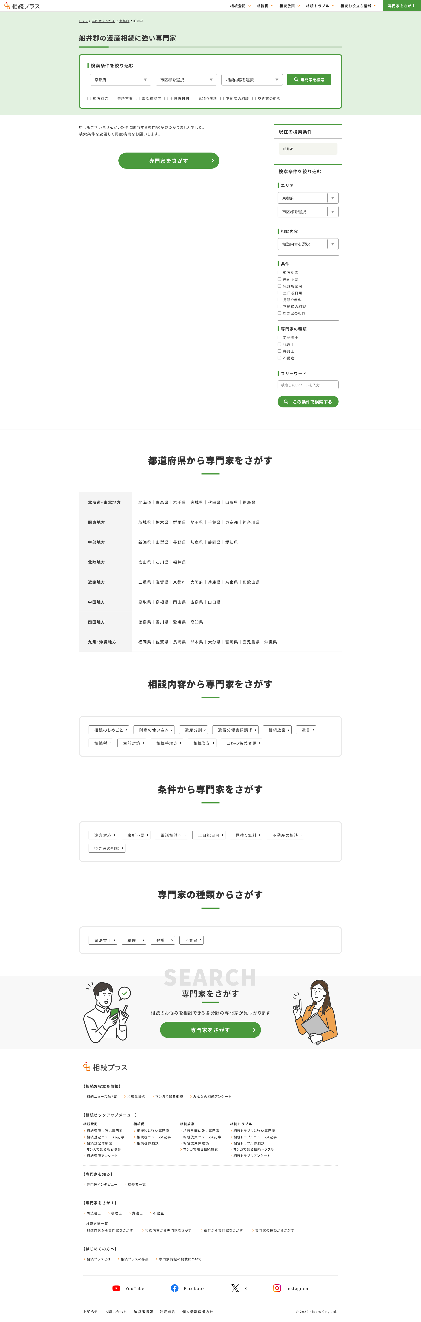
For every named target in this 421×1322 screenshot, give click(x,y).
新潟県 (144, 542)
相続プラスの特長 (135, 1259)
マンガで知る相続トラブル (254, 1149)
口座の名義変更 (242, 743)
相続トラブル (318, 5)
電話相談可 (151, 98)
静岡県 (214, 542)
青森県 (162, 502)
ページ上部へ (408, 1310)
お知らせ (90, 1311)
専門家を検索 (312, 79)
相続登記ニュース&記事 (106, 1137)
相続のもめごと (108, 730)
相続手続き (167, 743)
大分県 (214, 642)
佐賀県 (162, 642)
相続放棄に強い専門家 (201, 1130)
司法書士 (291, 337)
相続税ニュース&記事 (154, 1137)
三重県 (144, 582)
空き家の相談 (269, 98)
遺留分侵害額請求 (235, 730)
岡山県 (179, 602)
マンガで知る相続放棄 (200, 1149)
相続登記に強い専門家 (105, 1130)
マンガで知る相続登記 (104, 1149)
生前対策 (131, 743)
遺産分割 (193, 730)
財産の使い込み (154, 730)
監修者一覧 (137, 1184)
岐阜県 (197, 542)
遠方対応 (101, 98)
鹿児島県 (251, 642)
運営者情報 (143, 1311)
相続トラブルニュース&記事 (255, 1137)
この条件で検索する (312, 401)
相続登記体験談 (99, 1143)
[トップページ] (21, 7)
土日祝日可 (179, 98)
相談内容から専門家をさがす (168, 1230)
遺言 (306, 730)
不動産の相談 (237, 98)
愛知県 (231, 542)
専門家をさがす (402, 5)
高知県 (197, 622)
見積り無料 (207, 98)
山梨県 (162, 542)
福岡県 (144, 642)
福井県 (179, 562)
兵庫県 (214, 582)
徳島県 (144, 622)
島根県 (162, 602)
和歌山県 (251, 582)
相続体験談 (136, 1096)
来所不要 (125, 98)
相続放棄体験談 (196, 1143)
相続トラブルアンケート (252, 1155)
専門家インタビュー (102, 1184)
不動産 (289, 358)
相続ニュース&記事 (102, 1096)
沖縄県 (270, 642)
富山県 (144, 562)
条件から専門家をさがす (223, 1230)
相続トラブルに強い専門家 (255, 1130)
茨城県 (144, 522)
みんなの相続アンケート (212, 1096)
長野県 (179, 542)
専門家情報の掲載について (180, 1259)
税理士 (289, 344)
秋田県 (214, 502)
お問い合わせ (116, 1311)
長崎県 (179, 642)
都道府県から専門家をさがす (110, 1230)
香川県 (162, 622)
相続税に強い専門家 (153, 1130)
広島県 (197, 602)
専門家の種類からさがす (274, 1230)
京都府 (124, 21)
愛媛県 (179, 622)
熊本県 (197, 642)
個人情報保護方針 (197, 1311)
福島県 (249, 502)
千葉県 (214, 522)
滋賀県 (162, 582)
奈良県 (231, 582)
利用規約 (168, 1311)
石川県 (162, 562)
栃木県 (162, 522)
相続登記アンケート (102, 1155)
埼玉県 (197, 522)
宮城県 (197, 502)
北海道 (144, 502)
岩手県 (179, 502)
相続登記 (238, 5)
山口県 (214, 602)
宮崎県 (231, 642)
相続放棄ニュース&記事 (202, 1137)
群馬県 (179, 522)
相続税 (263, 5)
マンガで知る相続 (169, 1096)
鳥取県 (144, 602)
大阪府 (197, 582)
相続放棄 (287, 5)
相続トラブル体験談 (249, 1143)
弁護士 (289, 351)
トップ (83, 21)
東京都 (231, 522)
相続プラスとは (99, 1259)
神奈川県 (251, 522)
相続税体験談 (148, 1143)
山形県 (231, 502)
